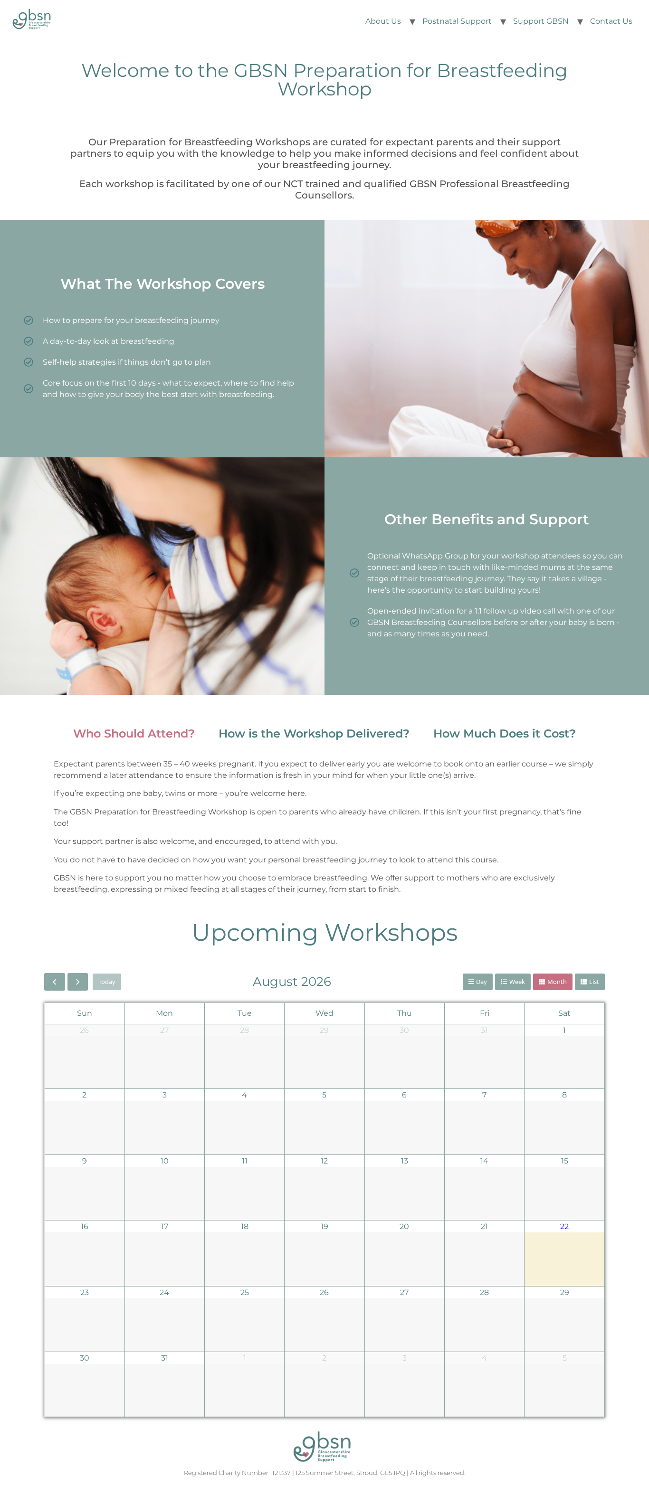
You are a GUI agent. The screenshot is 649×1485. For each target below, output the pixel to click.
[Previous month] (54, 981)
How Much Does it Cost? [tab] (504, 733)
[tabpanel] (324, 830)
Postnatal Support (457, 21)
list (594, 981)
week (517, 981)
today (106, 981)
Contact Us (611, 21)
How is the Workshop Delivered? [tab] (314, 733)
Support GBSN (541, 21)
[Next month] (77, 981)
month (557, 981)
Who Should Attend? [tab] (134, 733)
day (481, 981)
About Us (383, 21)
